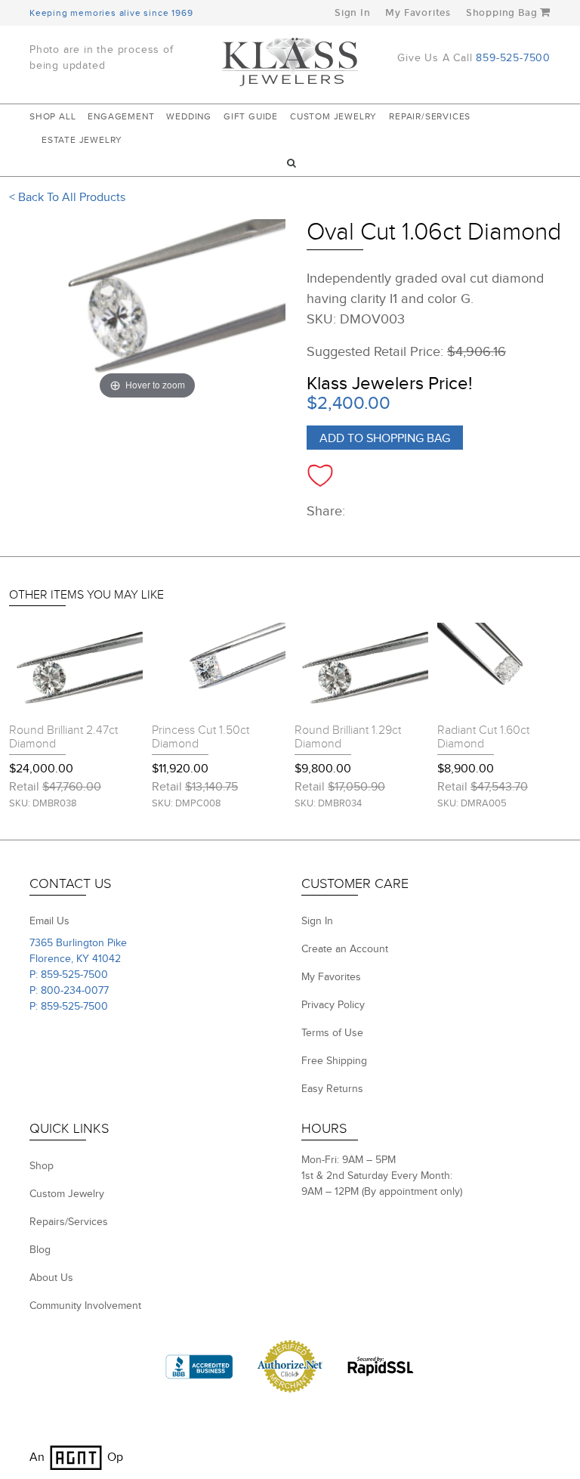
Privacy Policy (333, 1005)
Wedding (188, 116)
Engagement (121, 116)
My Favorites (418, 13)
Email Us (49, 921)
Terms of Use (332, 1033)
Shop (41, 1166)
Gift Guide (251, 116)
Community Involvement (85, 1306)
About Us (51, 1278)
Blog (40, 1250)
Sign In (353, 13)
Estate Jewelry (82, 140)
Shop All (52, 116)
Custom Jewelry (333, 116)
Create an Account (344, 949)
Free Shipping (334, 1061)
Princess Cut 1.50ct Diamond (200, 737)
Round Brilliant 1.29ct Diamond (348, 737)
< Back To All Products (67, 197)
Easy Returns (332, 1089)
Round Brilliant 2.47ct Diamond (63, 737)
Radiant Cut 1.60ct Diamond (483, 737)
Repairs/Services (68, 1222)
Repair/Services (429, 116)
